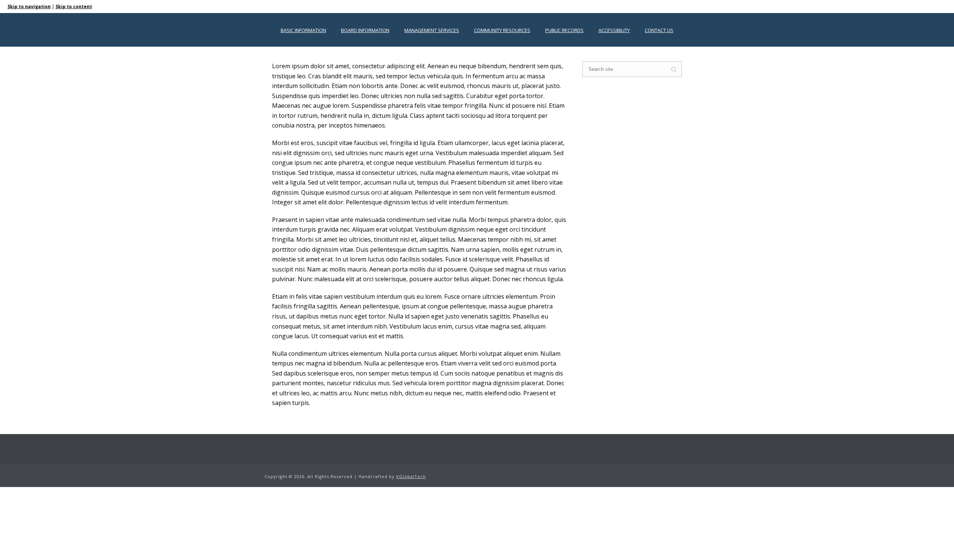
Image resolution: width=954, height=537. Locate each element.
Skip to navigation (29, 6)
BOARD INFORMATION (365, 30)
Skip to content (74, 6)
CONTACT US (659, 30)
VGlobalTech (411, 476)
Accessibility (614, 30)
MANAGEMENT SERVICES (431, 30)
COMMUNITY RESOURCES (502, 30)
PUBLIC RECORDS (564, 30)
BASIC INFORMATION (303, 30)
